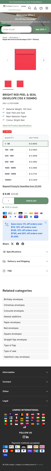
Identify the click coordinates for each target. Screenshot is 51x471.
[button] (41, 8)
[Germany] (21, 417)
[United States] (24, 427)
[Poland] (43, 420)
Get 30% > (41, 29)
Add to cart (31, 201)
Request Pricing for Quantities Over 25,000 (22, 186)
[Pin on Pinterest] (22, 243)
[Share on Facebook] (17, 243)
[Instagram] (24, 437)
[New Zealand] (32, 420)
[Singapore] (16, 423)
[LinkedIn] (27, 437)
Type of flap (10, 345)
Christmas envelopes (14, 305)
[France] (16, 417)
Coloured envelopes (14, 310)
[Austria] (16, 414)
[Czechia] (38, 414)
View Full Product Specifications (17, 125)
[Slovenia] (27, 423)
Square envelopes (13, 333)
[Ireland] (5, 420)
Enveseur (39, 465)
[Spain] (32, 423)
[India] (43, 417)
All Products (13, 37)
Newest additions (12, 316)
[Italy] (11, 420)
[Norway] (38, 420)
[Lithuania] (21, 420)
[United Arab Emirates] (43, 423)
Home (5, 37)
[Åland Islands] (5, 414)
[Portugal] (5, 423)
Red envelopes (11, 328)
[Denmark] (43, 414)
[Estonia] (5, 417)
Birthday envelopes (13, 299)
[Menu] (47, 8)
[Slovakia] (21, 423)
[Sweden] (38, 423)
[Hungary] (38, 417)
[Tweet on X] (12, 243)
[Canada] (27, 414)
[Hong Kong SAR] (32, 417)
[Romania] (11, 423)
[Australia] (11, 414)
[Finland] (11, 417)
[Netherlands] (27, 420)
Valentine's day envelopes (17, 357)
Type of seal (10, 351)
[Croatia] (32, 414)
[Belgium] (21, 414)
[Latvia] (16, 420)
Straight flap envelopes (15, 339)
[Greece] (27, 417)
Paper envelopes (12, 322)
